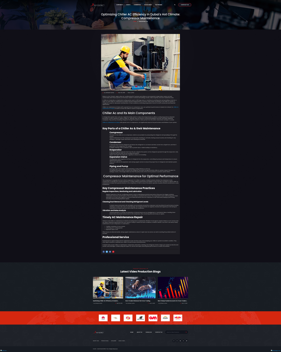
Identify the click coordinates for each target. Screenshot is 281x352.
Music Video (122, 341)
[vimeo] (180, 341)
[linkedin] (183, 341)
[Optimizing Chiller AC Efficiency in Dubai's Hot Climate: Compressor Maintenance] (108, 287)
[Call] (4, 350)
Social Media (148, 5)
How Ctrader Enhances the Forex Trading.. (138, 301)
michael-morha (110, 92)
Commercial (137, 5)
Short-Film (96, 341)
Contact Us (185, 5)
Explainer (113, 341)
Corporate (119, 5)
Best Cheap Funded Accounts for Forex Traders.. (172, 301)
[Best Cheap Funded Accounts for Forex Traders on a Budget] (173, 287)
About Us (139, 332)
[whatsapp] (275, 350)
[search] (175, 5)
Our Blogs (149, 332)
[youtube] (186, 341)
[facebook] (174, 341)
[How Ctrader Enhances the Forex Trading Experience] (140, 287)
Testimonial (158, 5)
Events (128, 5)
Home (134, 21)
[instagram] (177, 341)
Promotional (105, 341)
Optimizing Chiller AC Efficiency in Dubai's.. (105, 301)
